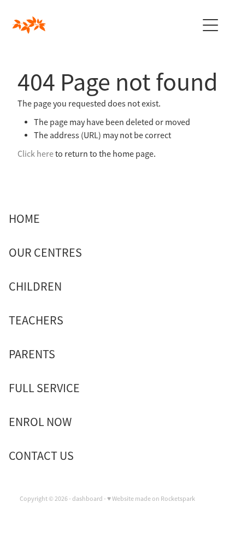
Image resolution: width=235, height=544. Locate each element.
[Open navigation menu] (210, 25)
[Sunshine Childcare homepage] (104, 25)
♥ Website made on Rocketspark (151, 498)
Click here (35, 154)
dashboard (87, 498)
